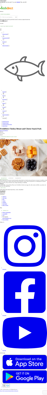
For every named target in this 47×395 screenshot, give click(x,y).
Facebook (4, 315)
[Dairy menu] (5, 95)
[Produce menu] (6, 42)
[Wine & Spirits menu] (8, 115)
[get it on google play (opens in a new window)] (24, 383)
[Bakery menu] (5, 103)
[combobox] (8, 17)
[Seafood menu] (6, 92)
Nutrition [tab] (11, 178)
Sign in (2, 26)
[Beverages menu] (6, 99)
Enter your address (5, 14)
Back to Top (2, 192)
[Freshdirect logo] (6, 9)
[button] (23, 138)
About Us (4, 196)
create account (9, 26)
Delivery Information (6, 212)
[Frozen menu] (5, 107)
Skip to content (3, 0)
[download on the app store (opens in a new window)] (24, 369)
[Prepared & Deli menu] (9, 38)
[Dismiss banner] (1, 4)
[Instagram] (24, 267)
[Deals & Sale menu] (8, 34)
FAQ (3, 215)
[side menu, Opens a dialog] (1, 5)
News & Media (5, 219)
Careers (3, 200)
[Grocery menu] (6, 111)
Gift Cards (4, 198)
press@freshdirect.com (6, 218)
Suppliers (4, 202)
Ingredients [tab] (18, 178)
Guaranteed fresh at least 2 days (8, 136)
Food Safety (4, 203)
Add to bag (3, 187)
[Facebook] (24, 314)
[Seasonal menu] (6, 118)
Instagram (4, 269)
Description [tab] (4, 178)
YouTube (4, 350)
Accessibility (4, 213)
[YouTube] (24, 349)
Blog (3, 199)
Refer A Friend (5, 205)
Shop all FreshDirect (4, 130)
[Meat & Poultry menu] (8, 45)
